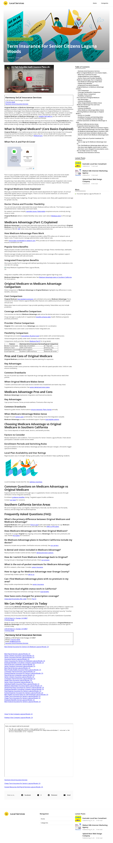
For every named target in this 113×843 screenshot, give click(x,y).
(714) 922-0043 (10, 102)
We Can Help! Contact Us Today (87, 151)
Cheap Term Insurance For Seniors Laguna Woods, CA (22, 696)
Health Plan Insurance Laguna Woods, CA (18, 680)
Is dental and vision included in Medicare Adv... (93, 133)
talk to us (31, 574)
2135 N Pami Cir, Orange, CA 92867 (15, 618)
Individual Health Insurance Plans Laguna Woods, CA (21, 684)
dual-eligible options (52, 419)
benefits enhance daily (43, 317)
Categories (104, 3)
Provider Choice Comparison (87, 94)
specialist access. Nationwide (35, 211)
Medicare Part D (35, 341)
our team (13, 500)
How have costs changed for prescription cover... (93, 149)
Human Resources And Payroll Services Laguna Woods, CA (23, 787)
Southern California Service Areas (87, 124)
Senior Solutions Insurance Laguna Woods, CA (19, 666)
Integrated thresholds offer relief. (15, 599)
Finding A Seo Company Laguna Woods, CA (18, 718)
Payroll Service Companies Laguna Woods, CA (19, 664)
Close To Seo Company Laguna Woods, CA (18, 714)
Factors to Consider (84, 115)
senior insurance (38, 584)
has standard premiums (25, 299)
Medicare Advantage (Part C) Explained (89, 80)
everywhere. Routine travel (30, 336)
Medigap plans (56, 216)
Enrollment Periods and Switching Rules (90, 117)
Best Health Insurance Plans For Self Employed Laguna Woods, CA (26, 695)
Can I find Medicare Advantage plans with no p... (93, 145)
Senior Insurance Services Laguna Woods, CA (19, 657)
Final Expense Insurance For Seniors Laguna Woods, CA (22, 691)
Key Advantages (83, 99)
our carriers (54, 545)
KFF (19, 229)
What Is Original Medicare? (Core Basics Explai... (92, 73)
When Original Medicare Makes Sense (90, 103)
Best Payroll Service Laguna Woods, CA (17, 654)
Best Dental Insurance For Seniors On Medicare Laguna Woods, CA (26, 647)
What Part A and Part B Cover (87, 74)
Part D (34, 599)
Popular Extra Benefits (85, 83)
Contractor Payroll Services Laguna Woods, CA (19, 671)
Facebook (28, 795)
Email (68, 795)
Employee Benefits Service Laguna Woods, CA (19, 700)
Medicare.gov (38, 136)
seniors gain (19, 417)
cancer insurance (37, 567)
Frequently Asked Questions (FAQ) (88, 126)
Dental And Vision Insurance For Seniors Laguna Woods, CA (24, 687)
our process (45, 560)
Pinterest (54, 795)
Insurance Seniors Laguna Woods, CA (16, 659)
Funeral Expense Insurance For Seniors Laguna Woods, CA (23, 673)
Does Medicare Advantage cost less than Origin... (93, 129)
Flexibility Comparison (85, 96)
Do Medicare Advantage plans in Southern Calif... (93, 131)
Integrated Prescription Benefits (88, 85)
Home (95, 3)
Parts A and (34, 525)
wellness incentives (36, 482)
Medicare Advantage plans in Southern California (55, 277)
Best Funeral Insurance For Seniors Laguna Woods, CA (22, 702)
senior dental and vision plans (40, 387)
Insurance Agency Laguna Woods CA (20, 39)
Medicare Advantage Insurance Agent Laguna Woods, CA (23, 686)
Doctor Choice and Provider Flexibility (90, 78)
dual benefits (44, 592)
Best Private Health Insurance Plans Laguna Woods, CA (22, 670)
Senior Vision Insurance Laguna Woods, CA (18, 682)
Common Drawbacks (84, 101)
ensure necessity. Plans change (41, 410)
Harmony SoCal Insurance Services (16, 104)
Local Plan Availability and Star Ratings (90, 119)
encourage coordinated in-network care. (22, 241)
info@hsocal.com (15, 641)
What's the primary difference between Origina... (93, 128)
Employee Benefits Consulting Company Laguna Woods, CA (24, 663)
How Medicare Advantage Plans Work (90, 82)
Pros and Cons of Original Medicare (88, 97)
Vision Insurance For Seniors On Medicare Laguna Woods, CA (24, 661)
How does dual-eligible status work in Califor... (93, 147)
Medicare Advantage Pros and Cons (88, 105)
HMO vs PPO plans (53, 526)
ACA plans (16, 536)
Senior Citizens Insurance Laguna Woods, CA (19, 656)
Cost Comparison (83, 90)
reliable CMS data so (45, 116)
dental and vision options (45, 553)
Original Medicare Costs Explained (89, 76)
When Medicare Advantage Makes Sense (91, 110)
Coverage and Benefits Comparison (89, 92)
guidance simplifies (18, 497)
